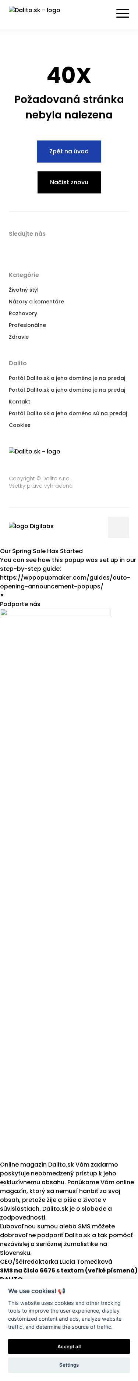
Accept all (69, 1346)
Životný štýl (24, 289)
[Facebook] (14, 248)
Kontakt (19, 401)
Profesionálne (27, 325)
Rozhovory (23, 313)
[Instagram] (73, 248)
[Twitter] (29, 248)
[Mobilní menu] (122, 13)
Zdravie (19, 337)
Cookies (20, 425)
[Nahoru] (118, 527)
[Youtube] (58, 248)
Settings (69, 1365)
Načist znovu (69, 182)
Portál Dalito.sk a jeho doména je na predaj (67, 378)
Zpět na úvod (69, 151)
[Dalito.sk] (42, 15)
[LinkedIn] (43, 248)
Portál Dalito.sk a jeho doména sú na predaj (68, 413)
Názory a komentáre (36, 301)
